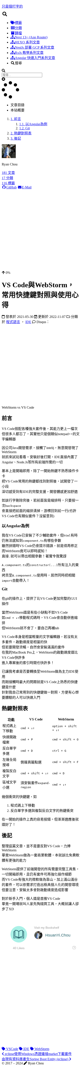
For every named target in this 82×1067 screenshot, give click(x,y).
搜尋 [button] (18, 63)
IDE (26, 1049)
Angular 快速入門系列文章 (35, 58)
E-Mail (26, 187)
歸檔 (18, 33)
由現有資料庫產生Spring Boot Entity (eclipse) (35, 1059)
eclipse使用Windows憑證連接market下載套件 (38, 1054)
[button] (3, 79)
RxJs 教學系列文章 (29, 53)
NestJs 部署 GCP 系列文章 (34, 47)
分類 (18, 28)
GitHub (11, 187)
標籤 (18, 23)
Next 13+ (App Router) (31, 37)
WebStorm (41, 1049)
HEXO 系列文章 (27, 42)
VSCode (11, 1049)
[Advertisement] (41, 230)
